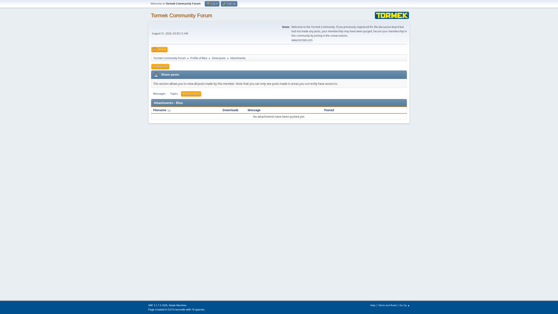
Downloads (230, 110)
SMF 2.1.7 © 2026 (157, 305)
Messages (159, 94)
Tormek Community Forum (181, 15)
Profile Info (160, 66)
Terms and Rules (387, 305)
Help (373, 305)
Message (254, 110)
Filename (160, 110)
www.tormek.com (302, 40)
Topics (174, 94)
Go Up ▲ (405, 305)
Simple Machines (178, 305)
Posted (329, 110)
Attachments (191, 94)
